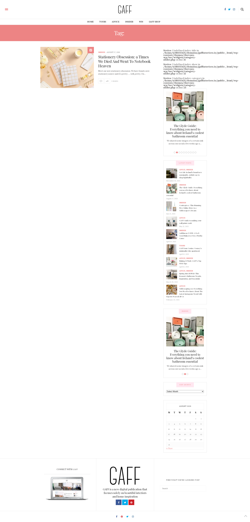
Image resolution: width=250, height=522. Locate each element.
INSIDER (129, 22)
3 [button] (179, 152)
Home (90, 22)
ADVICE (115, 22)
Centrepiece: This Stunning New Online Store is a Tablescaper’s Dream (185, 129)
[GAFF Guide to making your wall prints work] (172, 221)
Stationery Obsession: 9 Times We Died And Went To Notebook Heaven (124, 61)
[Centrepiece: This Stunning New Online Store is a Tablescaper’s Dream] (172, 206)
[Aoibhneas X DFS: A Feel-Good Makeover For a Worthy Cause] (172, 234)
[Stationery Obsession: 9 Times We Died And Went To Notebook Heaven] (67, 67)
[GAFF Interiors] (14, 9)
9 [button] (193, 152)
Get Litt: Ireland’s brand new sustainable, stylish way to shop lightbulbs (190, 175)
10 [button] (195, 152)
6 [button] (186, 152)
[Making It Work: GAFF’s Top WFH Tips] (172, 261)
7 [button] (188, 152)
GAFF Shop (154, 22)
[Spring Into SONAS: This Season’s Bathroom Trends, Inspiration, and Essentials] (172, 274)
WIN (141, 22)
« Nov (169, 448)
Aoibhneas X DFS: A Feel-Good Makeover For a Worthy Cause (190, 235)
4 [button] (181, 152)
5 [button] (184, 152)
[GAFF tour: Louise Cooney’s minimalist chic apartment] (172, 249)
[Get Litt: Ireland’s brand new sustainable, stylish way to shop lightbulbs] (172, 173)
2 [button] (177, 152)
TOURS (102, 22)
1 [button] (174, 152)
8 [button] (191, 152)
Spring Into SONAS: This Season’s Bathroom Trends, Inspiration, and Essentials (190, 276)
